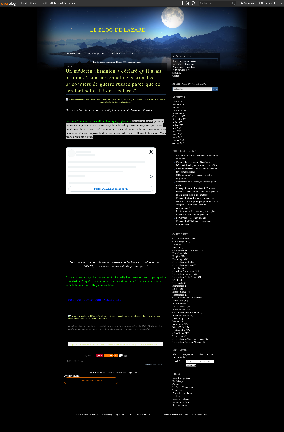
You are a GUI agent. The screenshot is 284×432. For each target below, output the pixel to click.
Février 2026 (178, 104)
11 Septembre (178, 330)
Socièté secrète (179, 306)
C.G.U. (157, 414)
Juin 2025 (176, 128)
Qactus (175, 384)
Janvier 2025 (178, 142)
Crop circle (177, 282)
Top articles (119, 414)
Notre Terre (177, 300)
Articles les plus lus (95, 53)
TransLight (177, 390)
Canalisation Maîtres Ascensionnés (188, 339)
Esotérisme (177, 268)
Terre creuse (178, 336)
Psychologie (178, 259)
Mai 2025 (176, 131)
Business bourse (179, 404)
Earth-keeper (178, 381)
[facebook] (182, 3)
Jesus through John (181, 378)
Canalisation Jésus (180, 238)
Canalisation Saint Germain (185, 250)
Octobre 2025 (178, 116)
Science (175, 288)
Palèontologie (178, 318)
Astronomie (177, 324)
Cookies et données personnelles (175, 414)
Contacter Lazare (117, 53)
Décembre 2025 (179, 110)
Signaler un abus (143, 414)
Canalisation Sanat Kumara (185, 312)
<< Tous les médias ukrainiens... (102, 61)
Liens (133, 53)
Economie (177, 303)
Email (175, 361)
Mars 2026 (177, 101)
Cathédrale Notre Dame (183, 271)
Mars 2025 (177, 136)
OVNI (175, 279)
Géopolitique (178, 333)
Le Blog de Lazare (117, 29)
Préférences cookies (199, 414)
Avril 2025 (177, 134)
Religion (176, 256)
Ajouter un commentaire (91, 381)
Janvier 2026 (178, 107)
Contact (175, 75)
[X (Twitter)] (188, 3)
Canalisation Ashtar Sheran (185, 276)
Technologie (178, 294)
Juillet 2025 (177, 125)
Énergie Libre (178, 309)
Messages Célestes (180, 398)
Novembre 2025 (179, 113)
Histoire (176, 244)
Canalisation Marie (181, 262)
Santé (175, 247)
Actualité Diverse (180, 315)
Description (178, 63)
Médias (175, 321)
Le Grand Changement (182, 387)
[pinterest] (193, 3)
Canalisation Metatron (182, 265)
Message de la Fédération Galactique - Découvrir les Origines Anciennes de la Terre (197, 163)
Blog (174, 60)
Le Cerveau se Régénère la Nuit (191, 217)
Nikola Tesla (178, 327)
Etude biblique (179, 291)
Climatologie (178, 241)
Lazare (91, 414)
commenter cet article (153, 364)
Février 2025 (178, 139)
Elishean (176, 396)
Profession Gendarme (182, 393)
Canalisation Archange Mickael (186, 341)
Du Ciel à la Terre (180, 401)
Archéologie (178, 285)
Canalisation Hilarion (182, 273)
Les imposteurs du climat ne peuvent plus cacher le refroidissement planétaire (195, 213)
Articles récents (73, 53)
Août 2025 (177, 122)
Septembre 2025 (180, 119)
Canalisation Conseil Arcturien (186, 297)
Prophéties (177, 253)
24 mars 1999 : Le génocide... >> (129, 61)
